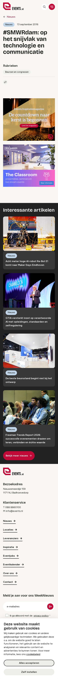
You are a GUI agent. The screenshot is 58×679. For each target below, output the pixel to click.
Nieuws (11, 16)
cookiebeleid (33, 654)
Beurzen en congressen (17, 72)
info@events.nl (14, 510)
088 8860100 (13, 507)
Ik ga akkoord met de (29, 615)
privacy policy (41, 615)
